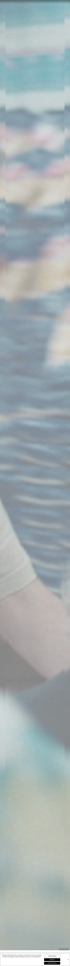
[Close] (67, 959)
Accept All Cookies (52, 963)
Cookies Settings (52, 956)
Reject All (52, 959)
